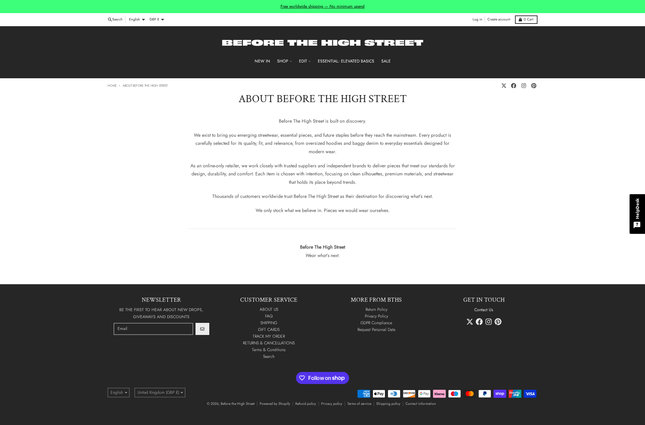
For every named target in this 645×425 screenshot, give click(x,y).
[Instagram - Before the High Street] (524, 86)
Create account (498, 19)
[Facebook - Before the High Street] (514, 86)
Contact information (420, 403)
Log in (477, 19)
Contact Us (483, 310)
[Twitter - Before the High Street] (504, 86)
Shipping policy (388, 403)
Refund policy (305, 403)
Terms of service (359, 403)
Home (112, 85)
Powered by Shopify (275, 403)
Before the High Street (238, 403)
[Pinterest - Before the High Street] (534, 86)
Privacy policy (331, 403)
